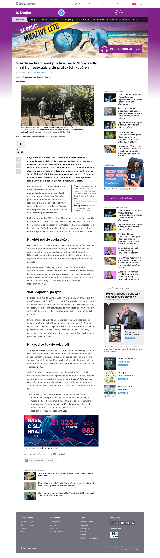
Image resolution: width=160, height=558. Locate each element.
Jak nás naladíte (86, 522)
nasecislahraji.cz (57, 411)
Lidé (78, 19)
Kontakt (83, 535)
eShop (23, 532)
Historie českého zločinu (44, 72)
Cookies (104, 547)
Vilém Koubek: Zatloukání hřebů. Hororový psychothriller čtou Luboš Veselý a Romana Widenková (130, 99)
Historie (20, 19)
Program (62, 4)
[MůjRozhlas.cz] (20, 82)
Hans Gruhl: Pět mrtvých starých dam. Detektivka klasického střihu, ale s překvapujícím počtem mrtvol (129, 151)
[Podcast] (18, 152)
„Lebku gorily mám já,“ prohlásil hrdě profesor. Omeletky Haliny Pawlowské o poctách (129, 275)
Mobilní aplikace (56, 532)
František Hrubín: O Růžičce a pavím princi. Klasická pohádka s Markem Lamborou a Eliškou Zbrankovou (130, 137)
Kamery (116, 15)
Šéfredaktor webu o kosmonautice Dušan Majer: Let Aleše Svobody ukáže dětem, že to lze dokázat (130, 113)
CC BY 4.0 (64, 132)
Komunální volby (27, 525)
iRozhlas (49, 4)
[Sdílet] (22, 152)
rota (50, 454)
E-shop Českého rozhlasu (117, 288)
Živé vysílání (110, 179)
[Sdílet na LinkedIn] (18, 171)
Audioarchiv (118, 12)
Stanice (91, 4)
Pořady (45, 19)
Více (136, 19)
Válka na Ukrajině (27, 522)
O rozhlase (105, 4)
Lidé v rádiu (84, 528)
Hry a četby (110, 171)
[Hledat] (141, 4)
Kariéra (83, 532)
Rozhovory (111, 19)
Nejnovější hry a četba (116, 207)
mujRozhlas (77, 4)
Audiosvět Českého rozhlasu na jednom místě (120, 189)
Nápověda (84, 525)
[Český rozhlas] (25, 4)
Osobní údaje (114, 547)
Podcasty (54, 528)
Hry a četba (98, 19)
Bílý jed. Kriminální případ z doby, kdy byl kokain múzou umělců (130, 124)
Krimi (119, 171)
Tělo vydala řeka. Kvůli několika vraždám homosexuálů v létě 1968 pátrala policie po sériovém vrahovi (66, 484)
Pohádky (109, 175)
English (136, 547)
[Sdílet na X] (18, 165)
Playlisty (69, 19)
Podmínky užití (126, 547)
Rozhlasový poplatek (88, 538)
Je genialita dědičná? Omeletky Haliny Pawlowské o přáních (128, 250)
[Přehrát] (20, 144)
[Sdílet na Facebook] (18, 159)
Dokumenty (125, 19)
